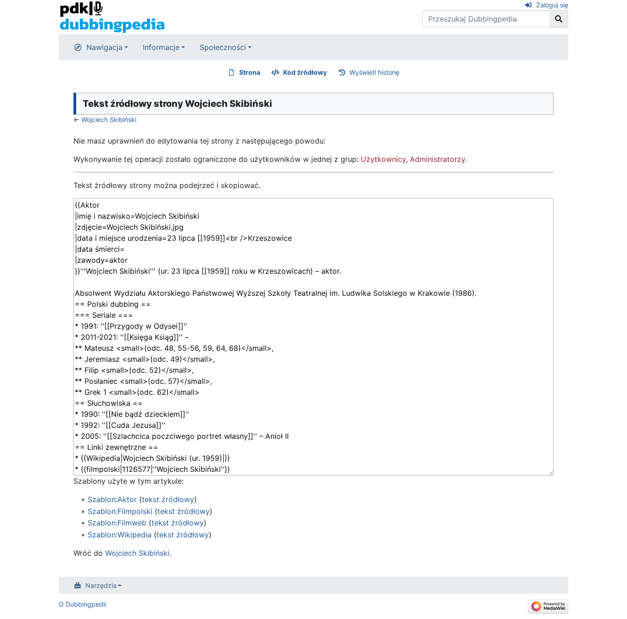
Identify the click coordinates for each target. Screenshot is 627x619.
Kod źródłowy (305, 72)
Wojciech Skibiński (108, 119)
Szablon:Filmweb (117, 522)
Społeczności (223, 47)
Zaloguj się (552, 5)
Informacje (161, 47)
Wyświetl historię (374, 72)
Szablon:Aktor (112, 499)
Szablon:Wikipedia (119, 534)
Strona (249, 72)
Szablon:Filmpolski (120, 511)
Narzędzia (101, 585)
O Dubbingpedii (82, 604)
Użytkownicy (383, 159)
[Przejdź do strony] (558, 19)
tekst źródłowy (168, 499)
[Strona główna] (112, 16)
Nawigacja (104, 47)
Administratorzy (437, 159)
